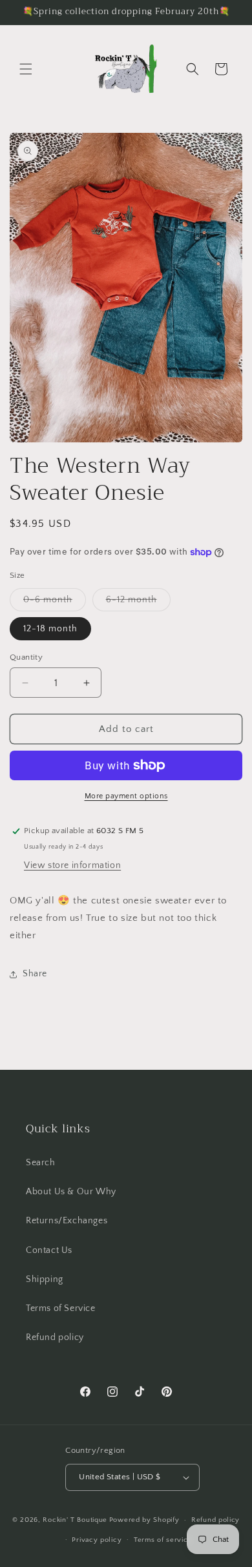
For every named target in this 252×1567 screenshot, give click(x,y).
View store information (72, 865)
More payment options (126, 796)
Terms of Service (61, 1308)
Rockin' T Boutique (75, 1520)
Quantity (26, 657)
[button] (26, 69)
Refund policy (55, 1337)
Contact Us (49, 1250)
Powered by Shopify (144, 1520)
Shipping (44, 1279)
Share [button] (35, 974)
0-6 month (54, 602)
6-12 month (138, 602)
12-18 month (50, 629)
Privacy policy (96, 1540)
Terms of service (163, 1540)
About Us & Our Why (71, 1192)
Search (41, 1163)
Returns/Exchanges (66, 1221)
